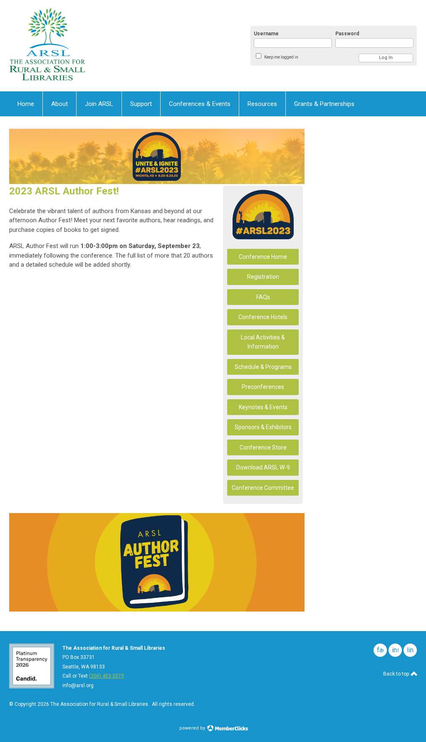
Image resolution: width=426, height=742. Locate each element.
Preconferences (263, 386)
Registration (263, 276)
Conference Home (263, 256)
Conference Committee (263, 487)
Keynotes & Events (263, 407)
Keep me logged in (281, 57)
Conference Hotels (262, 317)
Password (347, 34)
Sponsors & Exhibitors (263, 427)
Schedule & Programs (263, 367)
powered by (192, 728)
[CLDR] (90, 45)
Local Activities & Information (263, 342)
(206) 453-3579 (106, 676)
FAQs (263, 297)
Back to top (396, 674)
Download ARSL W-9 (263, 467)
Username (266, 34)
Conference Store (263, 447)
